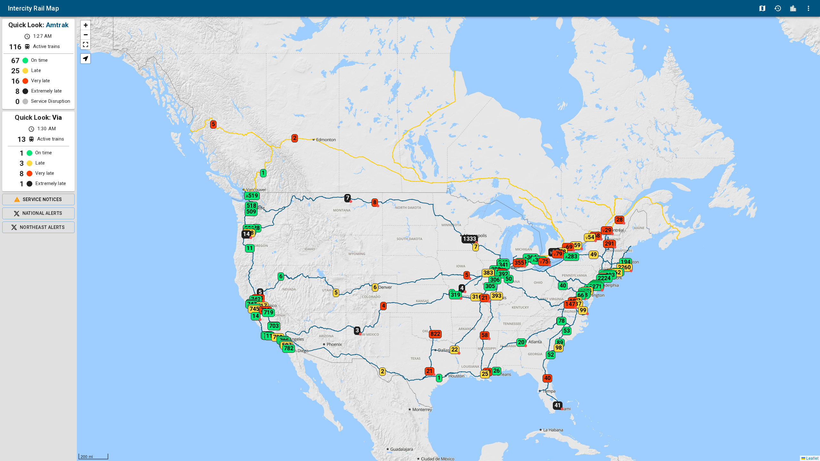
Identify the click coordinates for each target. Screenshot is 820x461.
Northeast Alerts (42, 227)
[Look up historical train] (777, 8)
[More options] (808, 8)
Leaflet (811, 458)
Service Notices (42, 199)
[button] (247, 246)
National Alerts (42, 213)
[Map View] (762, 8)
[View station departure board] (793, 8)
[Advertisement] (38, 347)
